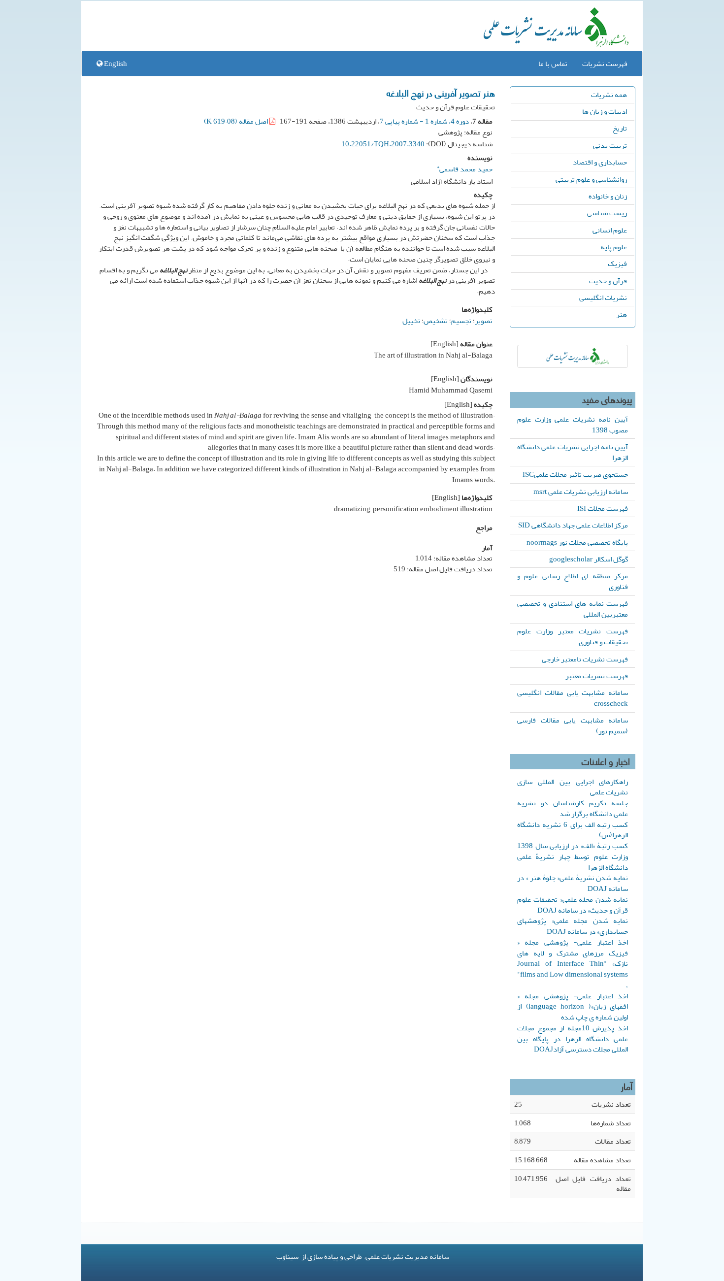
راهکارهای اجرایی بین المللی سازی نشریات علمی (572, 787)
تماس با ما (552, 63)
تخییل (411, 321)
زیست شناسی (607, 213)
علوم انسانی (609, 230)
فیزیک (617, 263)
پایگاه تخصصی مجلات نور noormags (577, 542)
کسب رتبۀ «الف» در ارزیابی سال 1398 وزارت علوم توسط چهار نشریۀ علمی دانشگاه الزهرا (572, 856)
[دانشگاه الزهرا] (572, 356)
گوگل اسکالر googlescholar (588, 559)
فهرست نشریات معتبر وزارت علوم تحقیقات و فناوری (572, 636)
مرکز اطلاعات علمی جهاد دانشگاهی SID (573, 525)
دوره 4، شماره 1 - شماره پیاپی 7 (424, 121)
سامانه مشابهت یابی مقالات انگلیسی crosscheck (572, 698)
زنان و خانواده (608, 196)
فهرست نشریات (604, 63)
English (114, 63)
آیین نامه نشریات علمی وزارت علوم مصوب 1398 (572, 424)
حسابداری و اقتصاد (600, 162)
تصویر (484, 321)
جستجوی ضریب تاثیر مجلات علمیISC (575, 474)
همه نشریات (609, 94)
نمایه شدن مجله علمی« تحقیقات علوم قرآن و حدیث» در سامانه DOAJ (572, 904)
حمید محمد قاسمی (465, 167)
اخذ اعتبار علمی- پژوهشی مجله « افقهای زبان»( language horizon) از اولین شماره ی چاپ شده (572, 1006)
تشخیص (436, 321)
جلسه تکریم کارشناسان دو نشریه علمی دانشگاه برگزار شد (572, 808)
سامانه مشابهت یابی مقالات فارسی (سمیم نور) (572, 725)
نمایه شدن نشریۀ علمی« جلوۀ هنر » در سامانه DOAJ (572, 883)
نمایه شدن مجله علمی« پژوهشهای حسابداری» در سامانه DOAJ (572, 926)
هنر (621, 314)
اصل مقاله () (236, 121)
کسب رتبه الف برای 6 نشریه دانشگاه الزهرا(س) (572, 830)
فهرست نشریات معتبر (596, 676)
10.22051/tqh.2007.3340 (383, 144)
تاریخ (620, 128)
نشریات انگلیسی (603, 297)
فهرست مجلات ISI (602, 508)
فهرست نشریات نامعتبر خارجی (585, 659)
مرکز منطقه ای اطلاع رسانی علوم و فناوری (572, 581)
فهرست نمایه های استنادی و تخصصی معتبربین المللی (572, 608)
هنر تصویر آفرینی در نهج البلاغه (441, 92)
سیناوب (287, 1256)
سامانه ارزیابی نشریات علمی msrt (580, 491)
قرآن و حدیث (608, 281)
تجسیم (461, 321)
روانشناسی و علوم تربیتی (591, 179)
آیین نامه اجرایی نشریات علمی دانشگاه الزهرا (572, 452)
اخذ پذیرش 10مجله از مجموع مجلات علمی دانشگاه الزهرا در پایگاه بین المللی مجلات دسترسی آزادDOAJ (572, 1038)
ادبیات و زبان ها (604, 111)
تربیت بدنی (610, 145)
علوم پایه (613, 247)
